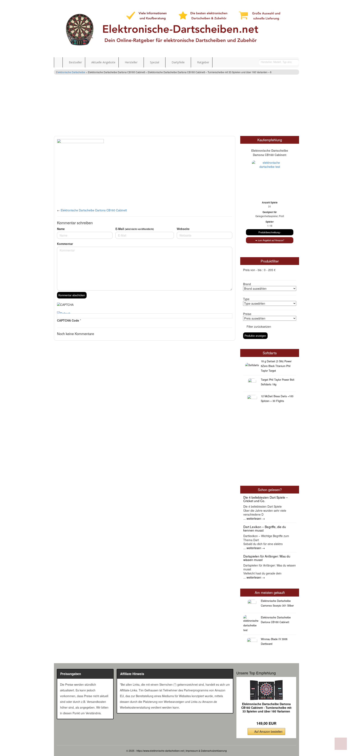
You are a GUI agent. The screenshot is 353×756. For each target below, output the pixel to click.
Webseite (183, 229)
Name (61, 229)
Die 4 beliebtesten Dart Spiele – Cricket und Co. (265, 499)
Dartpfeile (178, 62)
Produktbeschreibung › (269, 232)
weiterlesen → (256, 518)
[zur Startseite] (176, 28)
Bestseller (75, 62)
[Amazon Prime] (266, 717)
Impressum (192, 750)
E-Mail (134, 229)
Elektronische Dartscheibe (70, 72)
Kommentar (65, 244)
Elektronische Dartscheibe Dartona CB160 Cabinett (94, 210)
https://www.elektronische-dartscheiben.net (160, 750)
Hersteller (131, 62)
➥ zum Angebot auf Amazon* (269, 240)
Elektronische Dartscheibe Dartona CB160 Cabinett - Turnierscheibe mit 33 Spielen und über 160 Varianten (266, 707)
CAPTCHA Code (68, 320)
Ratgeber (202, 62)
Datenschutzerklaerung (214, 750)
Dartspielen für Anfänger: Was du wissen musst (266, 558)
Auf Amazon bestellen (268, 731)
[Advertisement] (176, 105)
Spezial (154, 62)
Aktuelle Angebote (102, 62)
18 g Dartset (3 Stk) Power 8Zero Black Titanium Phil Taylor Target (276, 365)
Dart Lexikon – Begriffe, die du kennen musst (264, 528)
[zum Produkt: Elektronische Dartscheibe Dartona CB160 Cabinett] (269, 171)
